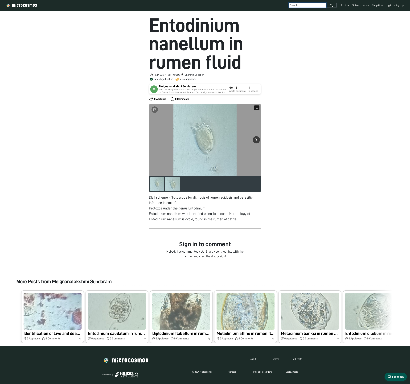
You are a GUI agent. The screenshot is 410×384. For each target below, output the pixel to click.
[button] (52, 316)
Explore (345, 5)
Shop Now (377, 5)
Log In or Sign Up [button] (395, 5)
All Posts (356, 5)
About (366, 5)
